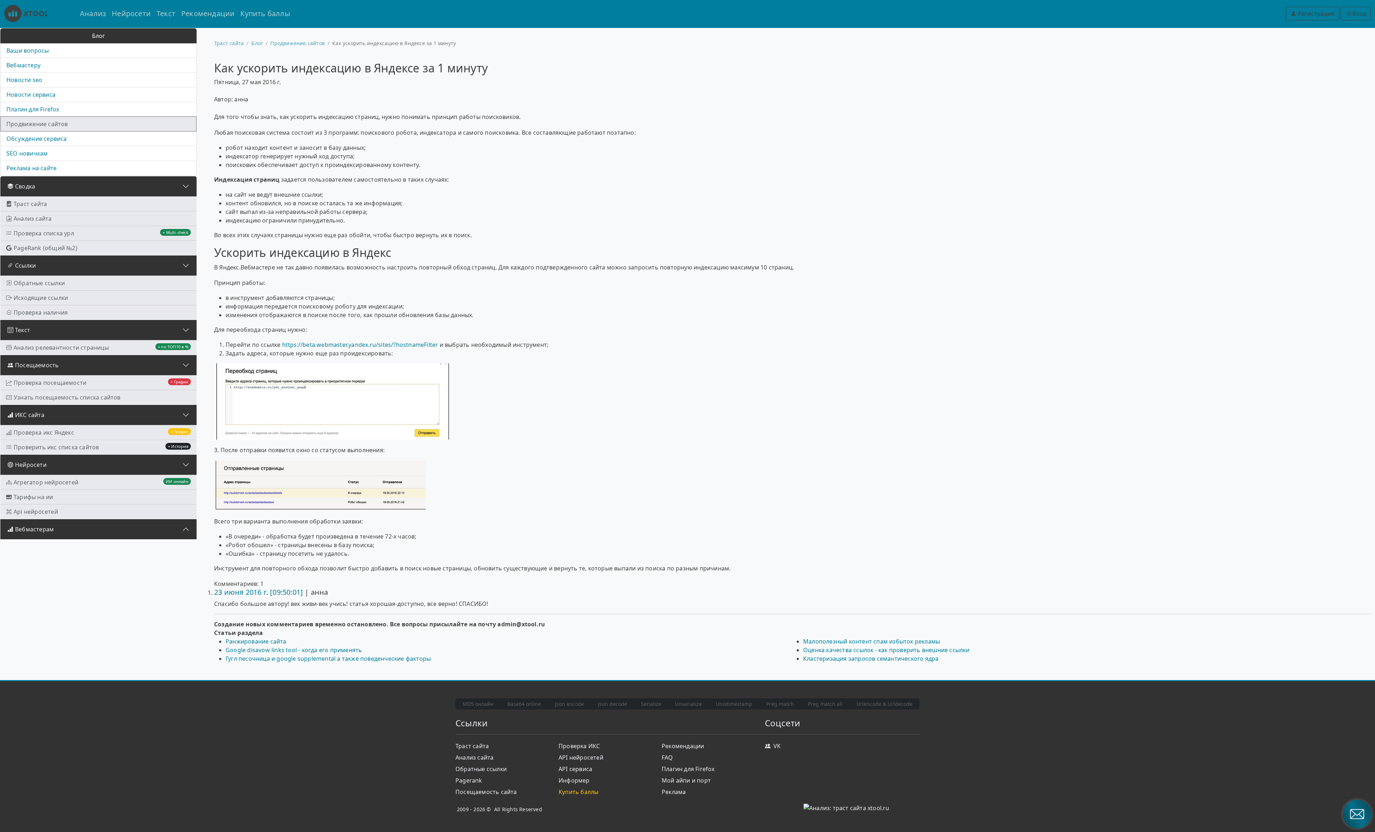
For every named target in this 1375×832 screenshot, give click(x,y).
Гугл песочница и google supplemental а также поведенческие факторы (328, 659)
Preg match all (825, 703)
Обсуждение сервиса (36, 139)
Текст (165, 13)
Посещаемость (37, 365)
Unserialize (688, 703)
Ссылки (25, 265)
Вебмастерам (34, 529)
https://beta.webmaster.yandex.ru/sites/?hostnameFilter (360, 345)
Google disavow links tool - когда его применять (294, 650)
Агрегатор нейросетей (101, 482)
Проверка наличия (41, 312)
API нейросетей (581, 757)
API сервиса (575, 769)
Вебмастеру (23, 65)
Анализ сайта (33, 219)
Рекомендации (208, 13)
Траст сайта (30, 204)
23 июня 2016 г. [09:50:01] (258, 592)
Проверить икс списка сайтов (101, 447)
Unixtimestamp (734, 703)
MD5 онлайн (478, 703)
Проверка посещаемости (101, 383)
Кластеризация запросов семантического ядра (871, 659)
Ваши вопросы (27, 50)
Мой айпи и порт (686, 780)
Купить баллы (265, 13)
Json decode (612, 703)
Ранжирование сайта (256, 641)
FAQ (667, 757)
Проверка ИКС (579, 746)
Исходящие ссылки (41, 298)
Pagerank (468, 780)
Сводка (25, 186)
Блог (257, 43)
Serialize (651, 703)
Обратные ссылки (39, 283)
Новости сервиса (31, 95)
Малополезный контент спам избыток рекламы (871, 641)
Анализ (93, 13)
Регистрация (1315, 14)
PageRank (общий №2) (45, 248)
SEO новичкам (27, 153)
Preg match (780, 703)
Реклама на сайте (31, 168)
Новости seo (24, 80)
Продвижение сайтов (37, 124)
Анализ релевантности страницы (101, 348)
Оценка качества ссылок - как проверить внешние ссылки (886, 650)
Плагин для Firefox (32, 109)
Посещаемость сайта (486, 792)
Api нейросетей (36, 512)
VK (777, 746)
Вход (1358, 14)
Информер (574, 780)
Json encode (569, 703)
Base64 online (524, 703)
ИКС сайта (29, 415)
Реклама (674, 792)
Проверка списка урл (101, 233)
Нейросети (131, 13)
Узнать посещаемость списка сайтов (67, 397)
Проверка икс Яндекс (101, 432)
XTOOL (36, 13)
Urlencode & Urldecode (884, 703)
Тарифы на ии (33, 497)
